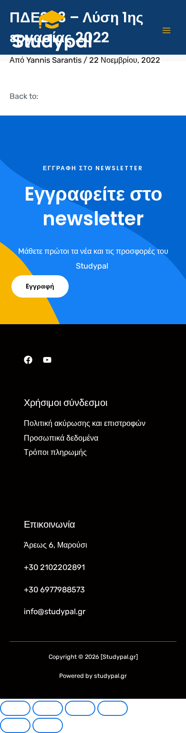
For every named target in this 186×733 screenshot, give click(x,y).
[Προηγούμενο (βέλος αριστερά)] (15, 725)
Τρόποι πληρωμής (55, 452)
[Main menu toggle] (166, 30)
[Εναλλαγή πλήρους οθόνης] (47, 708)
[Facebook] (28, 360)
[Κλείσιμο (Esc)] (112, 708)
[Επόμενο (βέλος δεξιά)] (47, 725)
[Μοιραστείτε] (80, 708)
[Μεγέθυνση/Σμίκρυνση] (15, 708)
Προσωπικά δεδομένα (61, 438)
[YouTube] (47, 360)
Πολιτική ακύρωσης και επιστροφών (84, 423)
